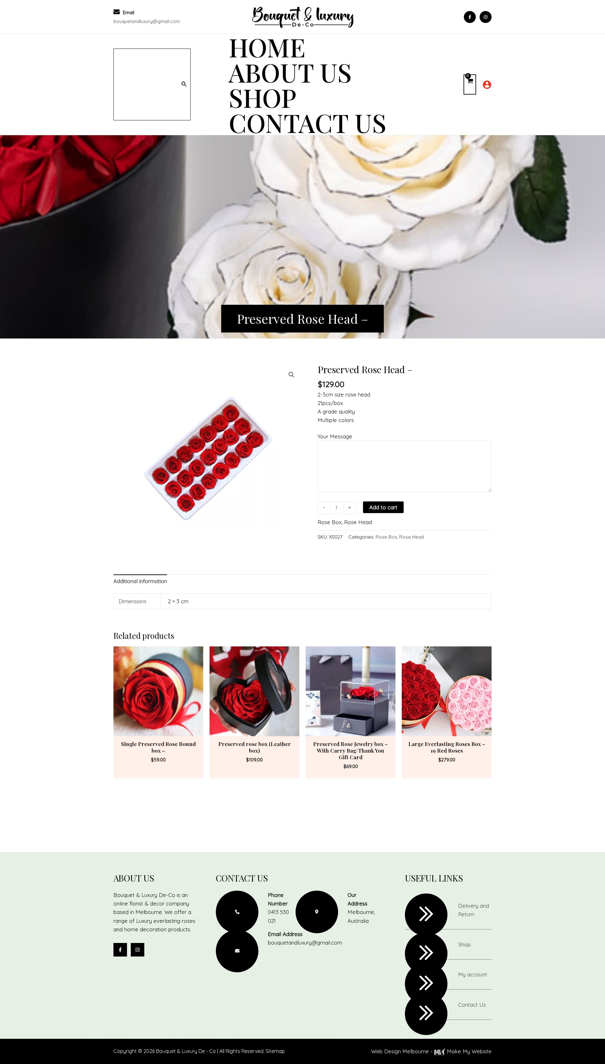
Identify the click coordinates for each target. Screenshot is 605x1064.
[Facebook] (470, 17)
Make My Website (468, 1051)
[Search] (184, 84)
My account (472, 974)
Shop (464, 944)
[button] (291, 374)
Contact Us (472, 1004)
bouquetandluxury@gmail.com (146, 21)
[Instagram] (486, 17)
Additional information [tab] (140, 581)
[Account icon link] (487, 84)
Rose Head (358, 521)
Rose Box (330, 521)
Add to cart (383, 507)
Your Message (335, 436)
